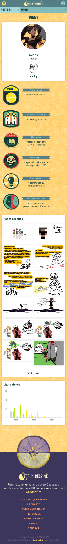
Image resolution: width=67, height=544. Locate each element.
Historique (33, 513)
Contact (33, 528)
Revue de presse (33, 518)
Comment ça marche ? (33, 499)
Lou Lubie (38, 540)
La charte (33, 504)
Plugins (33, 523)
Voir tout (33, 373)
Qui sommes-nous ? (33, 508)
